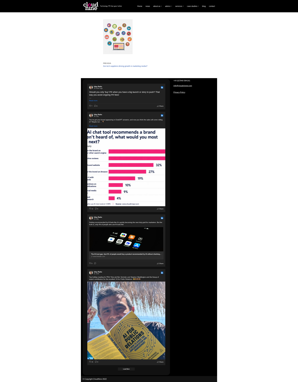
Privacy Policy (179, 92)
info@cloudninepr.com (182, 86)
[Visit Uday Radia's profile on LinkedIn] (91, 87)
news (148, 6)
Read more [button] (93, 100)
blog (204, 6)
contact (212, 6)
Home (139, 6)
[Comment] (94, 263)
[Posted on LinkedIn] (162, 87)
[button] (161, 6)
